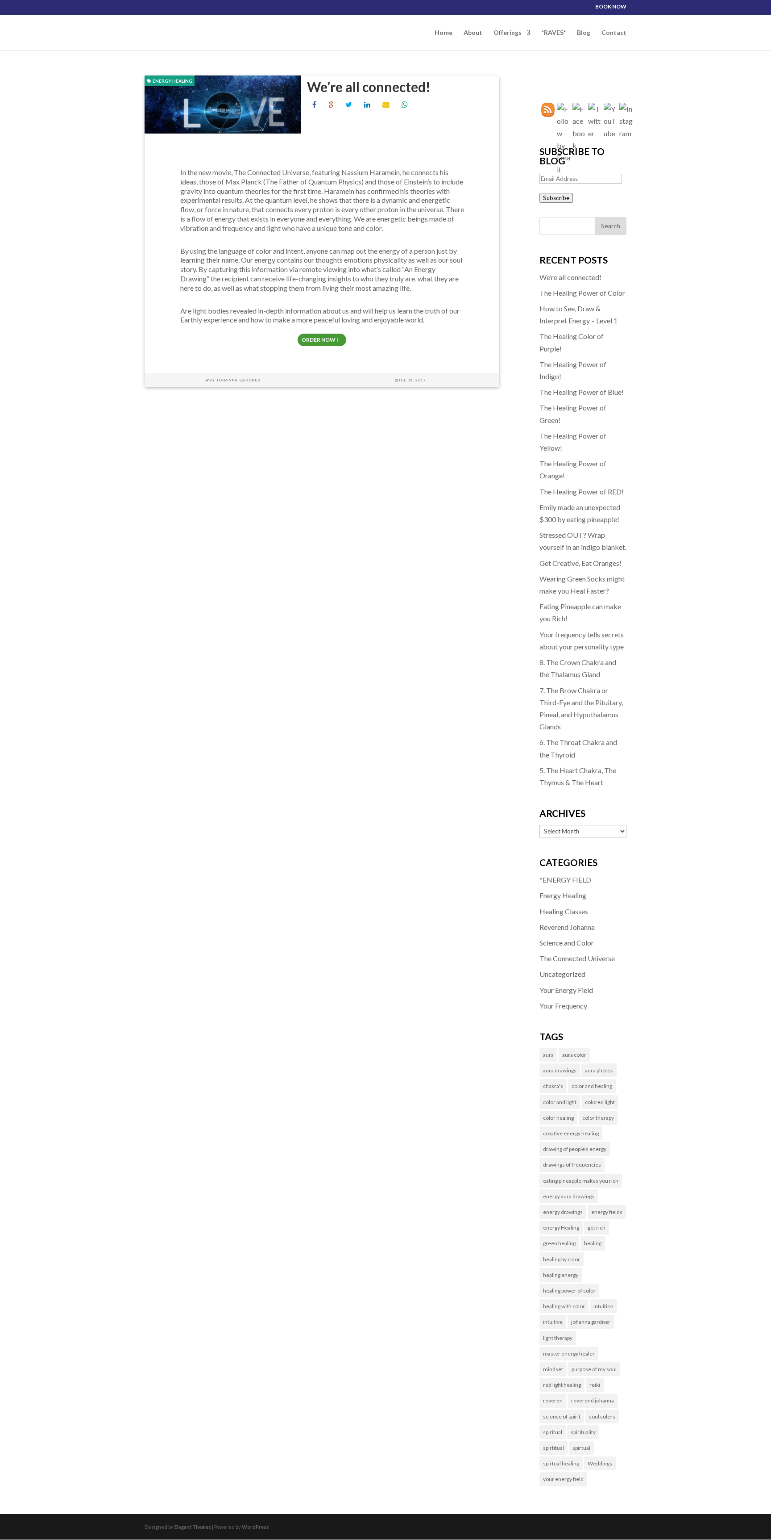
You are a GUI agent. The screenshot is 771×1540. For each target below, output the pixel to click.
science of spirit (561, 1416)
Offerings (507, 32)
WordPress (255, 1527)
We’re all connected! (369, 87)
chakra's (553, 1086)
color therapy (598, 1117)
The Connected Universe (577, 958)
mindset (553, 1369)
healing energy (560, 1275)
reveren (553, 1400)
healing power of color (569, 1290)
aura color (574, 1054)
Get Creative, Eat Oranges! (580, 563)
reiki (594, 1384)
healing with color (564, 1306)
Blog (583, 32)
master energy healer (569, 1353)
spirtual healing (561, 1463)
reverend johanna (592, 1400)
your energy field (563, 1479)
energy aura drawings (568, 1196)
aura (548, 1054)
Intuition (603, 1306)
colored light (600, 1102)
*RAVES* (554, 32)
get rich (596, 1227)
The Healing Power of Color (582, 293)
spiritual (552, 1432)
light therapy (557, 1338)
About (473, 32)
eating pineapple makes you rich (580, 1180)
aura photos (599, 1070)
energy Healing (561, 1227)
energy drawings (563, 1212)
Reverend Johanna (567, 927)
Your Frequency (563, 1005)
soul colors (602, 1416)
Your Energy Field (566, 990)
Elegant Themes (192, 1527)
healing (592, 1243)
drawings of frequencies (572, 1164)
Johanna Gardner (238, 380)
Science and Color (566, 942)
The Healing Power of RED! (581, 491)
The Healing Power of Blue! (581, 392)
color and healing (592, 1086)
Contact (613, 32)
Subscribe (556, 197)
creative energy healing (571, 1133)
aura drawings (559, 1070)
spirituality (583, 1432)
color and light (559, 1102)
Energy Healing (172, 81)
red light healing (562, 1384)
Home (443, 32)
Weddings (600, 1463)
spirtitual (553, 1447)
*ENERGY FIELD (565, 879)
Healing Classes (563, 911)
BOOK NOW (610, 7)
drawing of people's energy (574, 1149)
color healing (558, 1117)
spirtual (581, 1447)
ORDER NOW (319, 339)
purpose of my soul (594, 1369)
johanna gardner (590, 1321)
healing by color (561, 1259)
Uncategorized (562, 974)
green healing (559, 1243)
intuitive (553, 1321)
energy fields (606, 1212)
